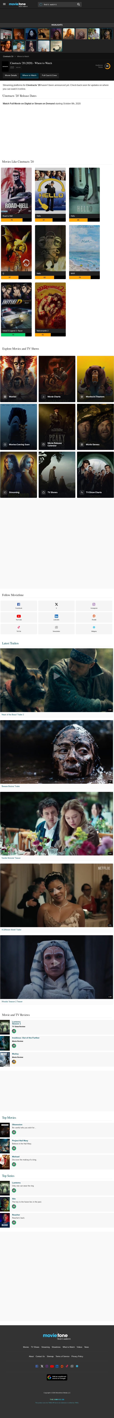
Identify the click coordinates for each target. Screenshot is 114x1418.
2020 (12, 67)
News (86, 1347)
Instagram (94, 608)
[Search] (78, 4)
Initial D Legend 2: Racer (13, 331)
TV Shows (35, 1347)
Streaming (45, 1347)
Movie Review (17, 1041)
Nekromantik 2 (42, 331)
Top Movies (9, 1117)
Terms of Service (62, 1356)
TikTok (19, 631)
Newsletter (56, 631)
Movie (18, 67)
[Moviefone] (19, 4)
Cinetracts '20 (8, 56)
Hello (39, 216)
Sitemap (50, 1356)
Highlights (57, 25)
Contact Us (40, 1356)
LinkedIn (56, 620)
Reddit (94, 620)
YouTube (19, 620)
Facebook (18, 608)
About (31, 1356)
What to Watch (69, 1347)
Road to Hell (8, 216)
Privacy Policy (77, 1356)
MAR (73, 273)
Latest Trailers (10, 643)
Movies (26, 1347)
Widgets (94, 631)
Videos (79, 1347)
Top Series (8, 1176)
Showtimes (56, 1347)
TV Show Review (18, 1027)
